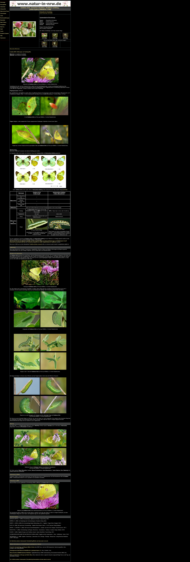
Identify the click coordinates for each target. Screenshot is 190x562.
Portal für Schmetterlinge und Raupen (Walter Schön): (22, 547)
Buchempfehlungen (4, 17)
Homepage (2, 2)
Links (1, 15)
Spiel (1, 29)
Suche (1, 31)
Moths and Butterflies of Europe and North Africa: (21, 554)
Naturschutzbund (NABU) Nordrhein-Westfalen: (21, 552)
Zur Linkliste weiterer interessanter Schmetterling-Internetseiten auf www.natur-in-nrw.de (30, 559)
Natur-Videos (3, 22)
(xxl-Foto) (44, 37)
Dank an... (2, 26)
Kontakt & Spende (4, 33)
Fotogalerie (3, 24)
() (36, 244)
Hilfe (1, 35)
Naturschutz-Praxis (4, 11)
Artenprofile (3, 9)
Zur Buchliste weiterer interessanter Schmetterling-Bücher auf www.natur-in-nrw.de (29, 541)
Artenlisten (2, 6)
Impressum (3, 37)
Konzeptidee (3, 4)
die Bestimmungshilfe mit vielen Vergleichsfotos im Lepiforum (42, 242)
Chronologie (3, 13)
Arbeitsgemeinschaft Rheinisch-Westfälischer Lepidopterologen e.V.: (26, 550)
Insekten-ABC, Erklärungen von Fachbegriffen (20, 51)
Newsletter (2, 20)
